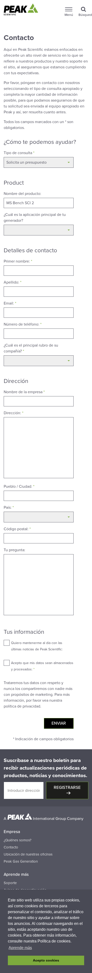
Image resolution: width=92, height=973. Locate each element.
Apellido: (12, 282)
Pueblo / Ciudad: (19, 486)
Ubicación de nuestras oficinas (28, 854)
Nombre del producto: (22, 193)
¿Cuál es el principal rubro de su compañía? (31, 348)
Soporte (10, 883)
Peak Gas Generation (21, 861)
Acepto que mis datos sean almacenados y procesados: (42, 666)
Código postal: (17, 529)
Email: (10, 303)
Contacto (11, 847)
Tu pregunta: (14, 550)
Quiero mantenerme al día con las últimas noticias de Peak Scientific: (37, 646)
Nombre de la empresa (24, 392)
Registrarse (67, 787)
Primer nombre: (18, 261)
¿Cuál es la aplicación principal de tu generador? (35, 217)
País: (9, 507)
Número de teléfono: (22, 324)
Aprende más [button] (20, 948)
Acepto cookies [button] (46, 960)
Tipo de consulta (19, 152)
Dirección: (13, 413)
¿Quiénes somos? (17, 840)
